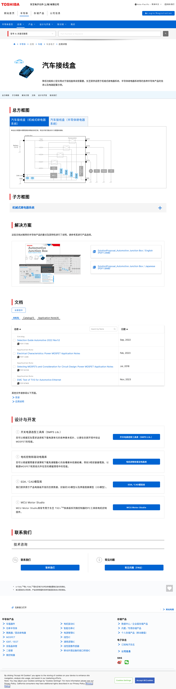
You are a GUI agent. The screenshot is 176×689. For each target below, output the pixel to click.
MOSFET (10, 637)
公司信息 (126, 651)
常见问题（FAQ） (134, 567)
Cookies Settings (123, 680)
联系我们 (53, 95)
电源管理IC (69, 632)
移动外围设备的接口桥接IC (77, 650)
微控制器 (10, 655)
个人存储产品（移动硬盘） (134, 632)
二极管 (9, 650)
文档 (33, 95)
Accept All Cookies (145, 680)
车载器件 (10, 623)
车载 (40, 44)
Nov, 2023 (125, 379)
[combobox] (109, 33)
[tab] (29, 121)
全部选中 (19, 310)
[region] (88, 680)
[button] (148, 4)
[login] (169, 588)
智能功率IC (69, 628)
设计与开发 (42, 95)
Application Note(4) (48, 317)
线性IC (67, 637)
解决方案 (25, 95)
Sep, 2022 (125, 339)
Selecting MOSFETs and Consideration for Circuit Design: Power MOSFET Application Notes (65, 366)
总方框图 (5, 95)
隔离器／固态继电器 (16, 632)
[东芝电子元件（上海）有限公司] (44, 4)
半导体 (23, 44)
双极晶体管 (11, 646)
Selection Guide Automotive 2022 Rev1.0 (38, 340)
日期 (123, 329)
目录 (17, 397)
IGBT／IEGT (12, 641)
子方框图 (15, 95)
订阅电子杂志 (128, 644)
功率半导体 (11, 628)
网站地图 (170, 609)
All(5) (16, 317)
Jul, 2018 (124, 366)
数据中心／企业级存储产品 (134, 623)
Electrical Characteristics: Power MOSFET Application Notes (48, 353)
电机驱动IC (69, 623)
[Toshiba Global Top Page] (15, 4)
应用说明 (19, 401)
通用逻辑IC (69, 641)
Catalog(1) (28, 317)
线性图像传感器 (71, 646)
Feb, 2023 (125, 353)
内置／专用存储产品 (131, 628)
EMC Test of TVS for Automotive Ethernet (39, 379)
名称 (16, 329)
